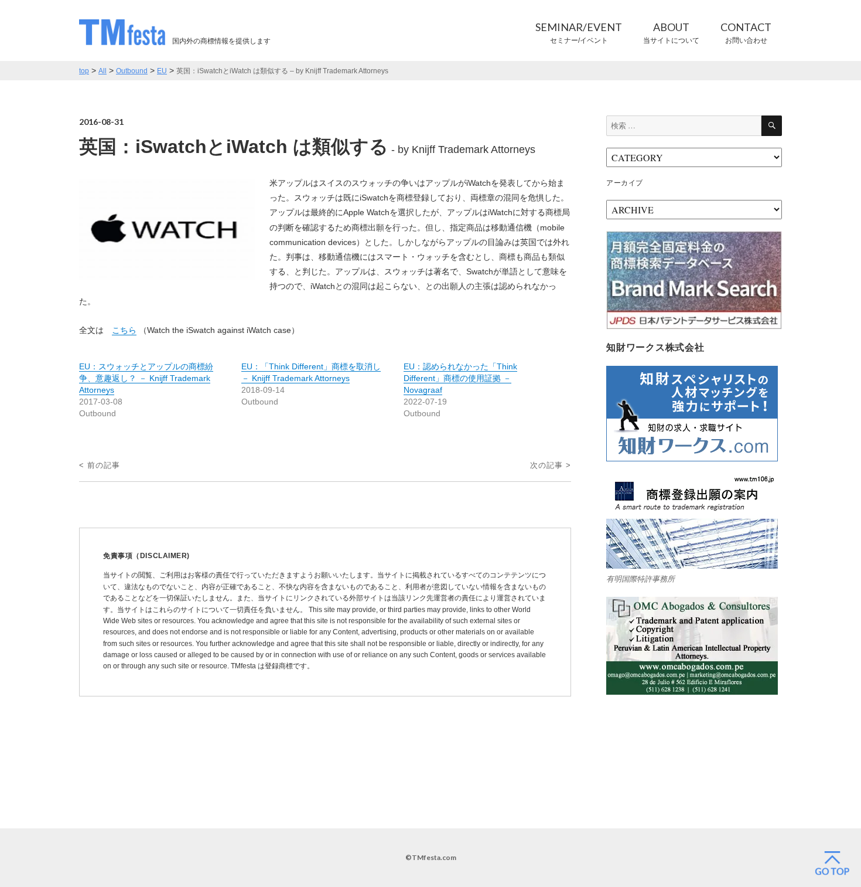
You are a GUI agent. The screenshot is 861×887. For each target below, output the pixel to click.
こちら (124, 330)
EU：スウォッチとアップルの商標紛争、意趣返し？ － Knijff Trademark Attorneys (146, 378)
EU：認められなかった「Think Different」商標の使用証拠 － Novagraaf (460, 378)
